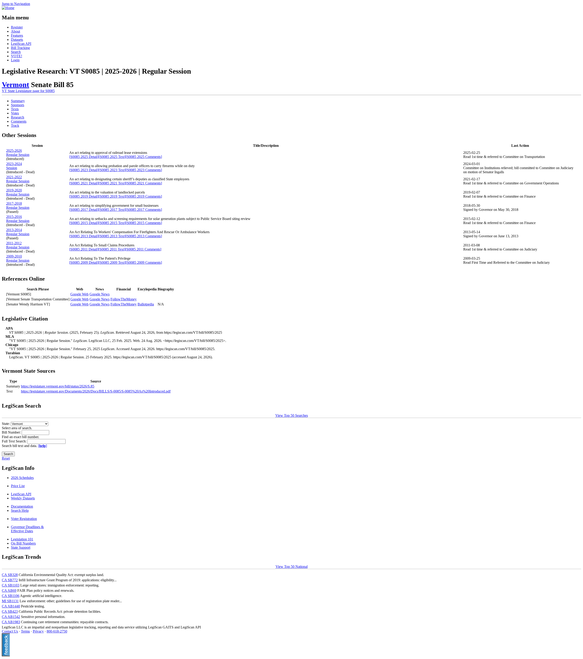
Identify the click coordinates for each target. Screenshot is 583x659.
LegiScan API (21, 44)
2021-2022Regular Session (17, 179)
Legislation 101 (22, 539)
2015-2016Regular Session (17, 219)
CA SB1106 (10, 596)
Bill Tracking (20, 48)
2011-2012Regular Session (17, 245)
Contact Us (10, 631)
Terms (25, 631)
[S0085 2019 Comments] (144, 196)
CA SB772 (10, 580)
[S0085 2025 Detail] (84, 157)
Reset (6, 458)
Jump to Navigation (16, 4)
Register (17, 27)
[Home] (8, 8)
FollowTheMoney (123, 299)
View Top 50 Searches (291, 415)
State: (6, 424)
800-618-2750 (57, 631)
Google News (99, 294)
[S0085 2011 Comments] (143, 249)
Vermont (15, 84)
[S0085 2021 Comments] (144, 183)
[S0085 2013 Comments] (144, 236)
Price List (18, 486)
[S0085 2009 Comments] (144, 262)
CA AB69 (9, 590)
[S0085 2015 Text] (112, 223)
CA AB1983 (11, 622)
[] (42, 446)
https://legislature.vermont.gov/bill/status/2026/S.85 (57, 386)
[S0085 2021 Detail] (84, 183)
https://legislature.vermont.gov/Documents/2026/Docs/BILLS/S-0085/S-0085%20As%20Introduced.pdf (96, 391)
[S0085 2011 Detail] (83, 249)
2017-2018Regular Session (17, 205)
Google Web (79, 294)
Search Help (20, 510)
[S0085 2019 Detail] (84, 196)
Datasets (17, 39)
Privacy (38, 631)
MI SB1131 (10, 601)
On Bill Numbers (23, 543)
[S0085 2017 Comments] (144, 210)
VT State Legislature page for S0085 (28, 91)
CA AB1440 (11, 606)
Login (15, 60)
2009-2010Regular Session (17, 258)
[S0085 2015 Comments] (144, 223)
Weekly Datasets (23, 498)
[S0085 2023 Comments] (144, 170)
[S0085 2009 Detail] (84, 262)
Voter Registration (24, 519)
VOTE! (16, 56)
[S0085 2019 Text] (112, 196)
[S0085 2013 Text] (112, 236)
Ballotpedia (146, 304)
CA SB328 (10, 575)
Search (16, 52)
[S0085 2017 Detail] (84, 210)
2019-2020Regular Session (17, 192)
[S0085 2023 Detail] (84, 170)
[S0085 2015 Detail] (84, 223)
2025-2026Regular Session (17, 153)
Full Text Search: (14, 441)
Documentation (22, 506)
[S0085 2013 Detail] (84, 236)
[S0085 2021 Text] (112, 183)
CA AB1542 (11, 617)
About (15, 31)
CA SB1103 (10, 585)
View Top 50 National (292, 567)
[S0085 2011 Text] (111, 249)
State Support (20, 547)
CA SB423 (10, 611)
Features (17, 35)
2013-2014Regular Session (17, 232)
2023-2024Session (14, 166)
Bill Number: (12, 432)
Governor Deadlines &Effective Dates (27, 529)
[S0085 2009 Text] (112, 262)
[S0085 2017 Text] (112, 210)
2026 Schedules (22, 478)
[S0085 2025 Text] (112, 157)
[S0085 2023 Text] (112, 170)
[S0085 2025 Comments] (144, 157)
